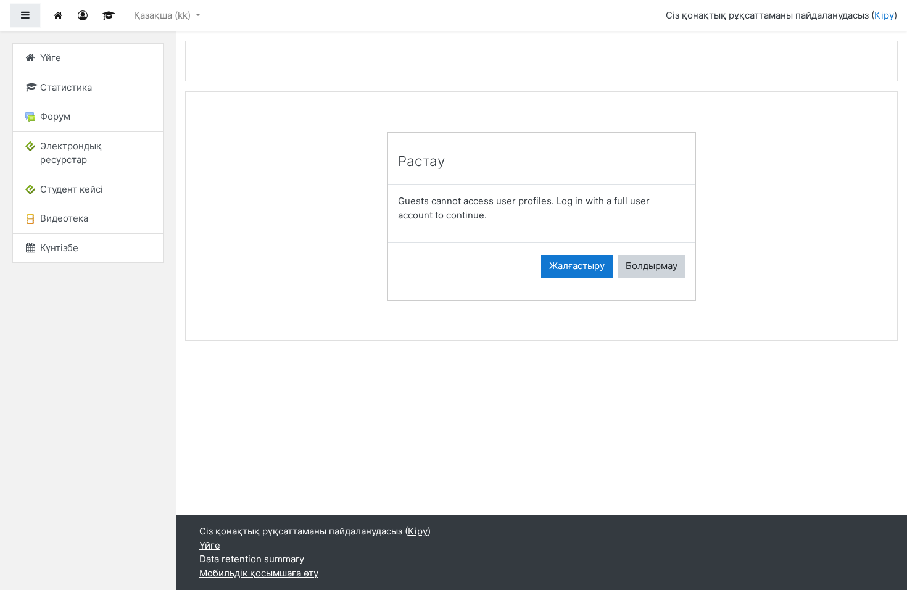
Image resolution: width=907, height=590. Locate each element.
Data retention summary (251, 559)
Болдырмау (651, 266)
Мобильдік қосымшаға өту (258, 573)
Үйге (209, 545)
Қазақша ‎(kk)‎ (163, 15)
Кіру (884, 15)
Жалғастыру (577, 266)
